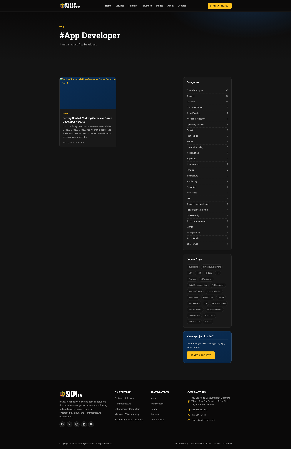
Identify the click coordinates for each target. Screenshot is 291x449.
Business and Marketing (198, 204)
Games (66, 114)
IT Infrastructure (123, 403)
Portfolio (133, 5)
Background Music (214, 309)
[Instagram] (77, 424)
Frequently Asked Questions (129, 419)
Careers (155, 414)
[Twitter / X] (69, 424)
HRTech (209, 273)
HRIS (199, 273)
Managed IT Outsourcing (127, 414)
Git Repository (193, 232)
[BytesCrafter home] (70, 6)
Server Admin (193, 238)
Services (120, 5)
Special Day (192, 181)
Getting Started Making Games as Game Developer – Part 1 (87, 119)
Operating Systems (195, 124)
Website (190, 130)
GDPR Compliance (223, 443)
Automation (193, 297)
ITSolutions (193, 267)
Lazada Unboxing (195, 147)
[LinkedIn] (84, 424)
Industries (147, 5)
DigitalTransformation (198, 285)
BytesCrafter (208, 297)
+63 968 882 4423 (200, 409)
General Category (195, 90)
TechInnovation (218, 285)
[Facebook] (62, 424)
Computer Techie (194, 107)
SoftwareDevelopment (212, 267)
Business (191, 96)
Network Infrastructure (197, 210)
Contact (182, 5)
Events (190, 227)
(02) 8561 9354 (198, 415)
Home (108, 5)
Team (154, 409)
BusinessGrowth (195, 291)
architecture (192, 176)
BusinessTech (194, 303)
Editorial (190, 170)
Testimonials (157, 419)
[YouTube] (91, 424)
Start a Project (220, 5)
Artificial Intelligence (196, 119)
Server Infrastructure (196, 221)
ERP (189, 198)
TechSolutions (194, 321)
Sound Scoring (193, 113)
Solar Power (192, 244)
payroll (221, 297)
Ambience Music (195, 309)
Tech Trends (192, 136)
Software (191, 101)
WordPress (192, 192)
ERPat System (206, 279)
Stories (159, 5)
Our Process (157, 403)
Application (192, 158)
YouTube (192, 279)
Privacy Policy (181, 443)
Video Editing (193, 153)
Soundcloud (210, 315)
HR (218, 273)
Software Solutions (124, 398)
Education (191, 187)
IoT (205, 303)
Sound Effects (194, 315)
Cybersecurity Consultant (127, 409)
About (170, 5)
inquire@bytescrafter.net (203, 420)
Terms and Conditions (201, 443)
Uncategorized (193, 164)
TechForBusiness (219, 303)
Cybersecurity (193, 215)
